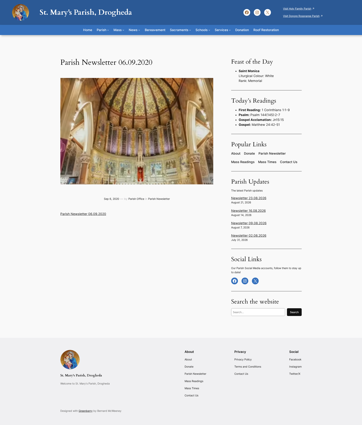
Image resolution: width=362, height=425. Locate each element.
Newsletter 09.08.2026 (249, 223)
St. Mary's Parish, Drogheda (86, 12)
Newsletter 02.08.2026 (248, 235)
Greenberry (86, 410)
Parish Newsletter (159, 198)
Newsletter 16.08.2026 (248, 211)
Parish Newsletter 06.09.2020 (83, 214)
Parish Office (136, 198)
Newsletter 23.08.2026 (248, 198)
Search (294, 312)
